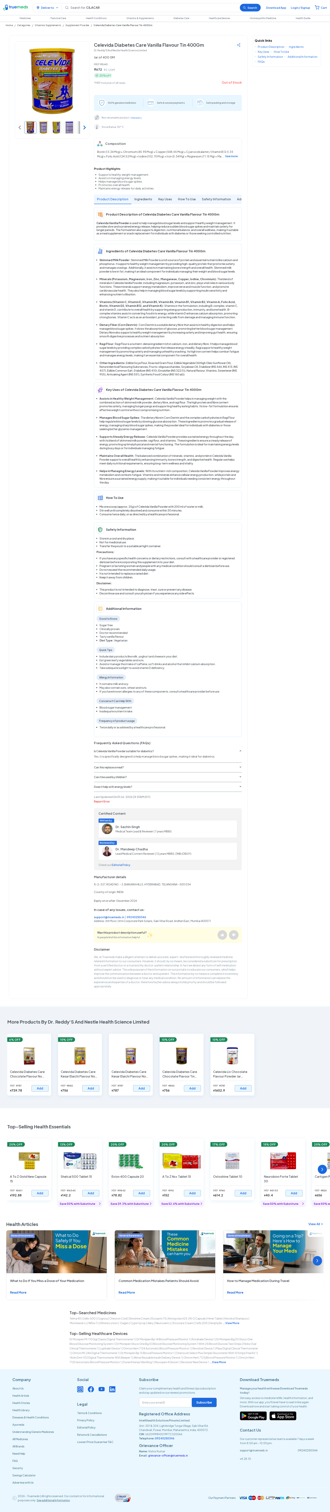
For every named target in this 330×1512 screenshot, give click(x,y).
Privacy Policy (85, 1420)
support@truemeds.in (109, 917)
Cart (324, 7)
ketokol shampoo (236, 1318)
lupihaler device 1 (110, 1348)
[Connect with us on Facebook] (91, 1389)
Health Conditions (96, 18)
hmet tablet (215, 1318)
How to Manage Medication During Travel (258, 1281)
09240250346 (136, 917)
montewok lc (78, 1323)
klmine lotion (109, 1323)
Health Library (21, 1410)
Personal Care (58, 18)
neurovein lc (163, 1323)
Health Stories (21, 1403)
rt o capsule (197, 1318)
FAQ (15, 1460)
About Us (18, 1388)
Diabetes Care (181, 18)
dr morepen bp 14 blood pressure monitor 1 (163, 1339)
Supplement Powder (77, 25)
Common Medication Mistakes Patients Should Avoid (159, 1281)
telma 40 (75, 1318)
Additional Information (302, 56)
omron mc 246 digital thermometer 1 (95, 1353)
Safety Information (216, 199)
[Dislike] (234, 935)
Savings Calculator (24, 1475)
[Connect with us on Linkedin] (112, 1389)
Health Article (20, 1395)
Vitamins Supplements (48, 25)
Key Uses (165, 199)
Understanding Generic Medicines (33, 1431)
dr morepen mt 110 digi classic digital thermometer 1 (102, 1339)
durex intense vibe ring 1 (138, 1362)
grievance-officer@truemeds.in (168, 1455)
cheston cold (118, 1318)
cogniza (102, 1318)
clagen (124, 1323)
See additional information (53, 1500)
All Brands (18, 1446)
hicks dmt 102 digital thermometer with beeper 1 (101, 1357)
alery (150, 1323)
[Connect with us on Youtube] (102, 1389)
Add (40, 1088)
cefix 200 (201, 1323)
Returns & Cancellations (92, 1434)
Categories (23, 25)
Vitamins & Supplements (140, 18)
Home (9, 25)
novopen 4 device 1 (167, 1362)
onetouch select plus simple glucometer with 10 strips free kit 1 (216, 1353)
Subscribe (204, 1402)
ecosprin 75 (158, 1318)
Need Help (18, 1453)
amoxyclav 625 (178, 1318)
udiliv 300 (89, 1318)
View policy (136, 118)
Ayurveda (18, 1424)
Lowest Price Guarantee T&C (95, 1442)
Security (17, 1468)
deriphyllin (215, 1323)
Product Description (112, 199)
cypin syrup (138, 1323)
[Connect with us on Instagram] (80, 1389)
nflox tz (94, 1323)
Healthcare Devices (219, 18)
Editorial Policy (121, 865)
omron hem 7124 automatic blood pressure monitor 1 (157, 1348)
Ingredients (143, 199)
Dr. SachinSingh (128, 827)
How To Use (187, 199)
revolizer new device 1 (195, 1362)
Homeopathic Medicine (263, 18)
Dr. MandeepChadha (132, 849)
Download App (276, 7)
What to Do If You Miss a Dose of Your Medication (47, 1281)
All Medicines (20, 1439)
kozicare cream (183, 1323)
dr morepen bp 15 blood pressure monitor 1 (147, 1353)
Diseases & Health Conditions (30, 1417)
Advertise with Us (23, 1482)
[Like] (222, 935)
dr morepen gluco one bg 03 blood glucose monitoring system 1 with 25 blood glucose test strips (179, 1343)
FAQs (261, 61)
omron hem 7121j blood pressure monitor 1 (210, 1357)
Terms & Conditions (89, 1413)
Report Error (102, 801)
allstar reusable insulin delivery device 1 (157, 1357)
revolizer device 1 (203, 1348)
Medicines (25, 18)
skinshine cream (139, 1318)
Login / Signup (300, 7)
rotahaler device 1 (203, 1339)
